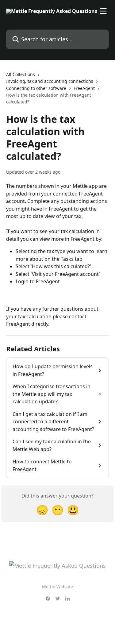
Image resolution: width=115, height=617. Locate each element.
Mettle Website (57, 587)
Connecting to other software (36, 88)
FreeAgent (84, 88)
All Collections (20, 74)
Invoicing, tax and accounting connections (49, 81)
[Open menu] (103, 11)
